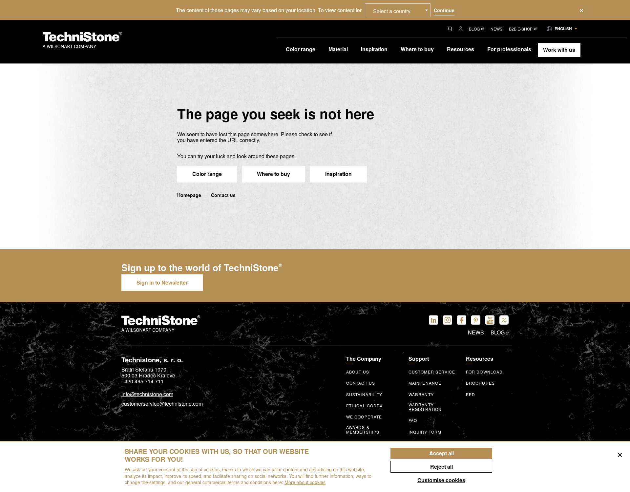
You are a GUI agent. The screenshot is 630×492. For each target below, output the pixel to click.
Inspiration (338, 174)
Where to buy (273, 174)
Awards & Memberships (362, 429)
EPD (470, 394)
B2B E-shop (521, 29)
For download (484, 372)
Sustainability (364, 394)
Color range (207, 174)
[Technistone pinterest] (475, 320)
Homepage (189, 195)
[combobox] (397, 10)
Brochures (480, 383)
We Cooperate (364, 417)
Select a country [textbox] (391, 11)
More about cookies (305, 482)
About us (357, 372)
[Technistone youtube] (489, 320)
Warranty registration (425, 407)
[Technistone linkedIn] (433, 320)
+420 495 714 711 (142, 381)
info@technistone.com (147, 394)
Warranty (421, 394)
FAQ (413, 420)
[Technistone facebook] (461, 320)
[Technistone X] (504, 320)
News (496, 29)
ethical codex (364, 405)
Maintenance (425, 383)
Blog (474, 29)
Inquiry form (425, 432)
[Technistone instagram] (447, 320)
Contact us (223, 195)
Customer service (432, 372)
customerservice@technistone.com (162, 404)
